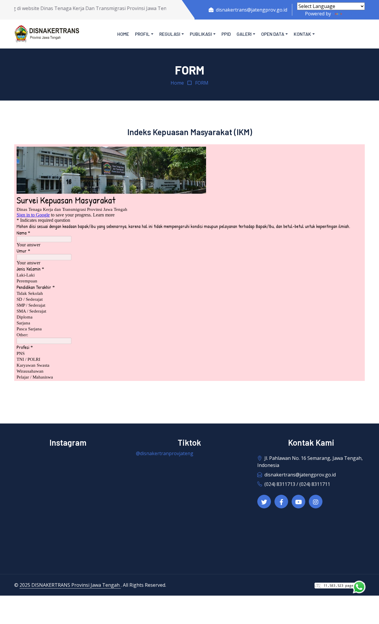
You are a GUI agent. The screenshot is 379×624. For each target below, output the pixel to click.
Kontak (302, 34)
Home (123, 34)
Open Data (272, 34)
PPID (226, 34)
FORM (201, 83)
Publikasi (201, 34)
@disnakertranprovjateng (164, 453)
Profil (142, 34)
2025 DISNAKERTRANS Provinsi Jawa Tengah (70, 585)
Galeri (244, 34)
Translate (354, 13)
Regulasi (169, 34)
